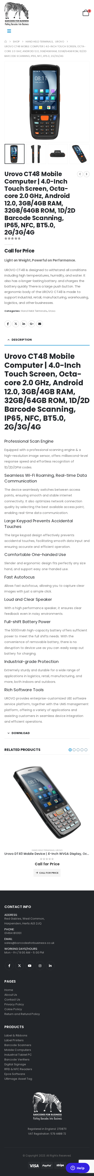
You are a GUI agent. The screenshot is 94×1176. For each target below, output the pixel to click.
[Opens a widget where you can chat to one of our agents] (78, 1168)
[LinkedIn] (50, 965)
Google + (31, 323)
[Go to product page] (47, 802)
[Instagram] (40, 965)
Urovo (51, 311)
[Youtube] (29, 965)
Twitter (15, 323)
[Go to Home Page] (5, 41)
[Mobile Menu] (9, 31)
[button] (10, 101)
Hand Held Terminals (34, 311)
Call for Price (48, 873)
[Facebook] (9, 965)
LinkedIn (23, 323)
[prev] (80, 174)
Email (39, 323)
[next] (87, 174)
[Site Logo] (16, 14)
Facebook (7, 323)
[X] (19, 965)
